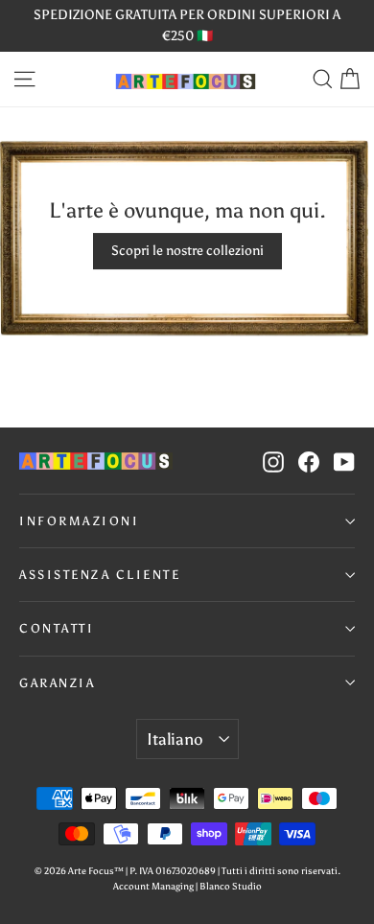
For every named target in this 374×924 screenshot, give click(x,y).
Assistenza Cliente (99, 574)
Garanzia (57, 683)
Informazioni (79, 521)
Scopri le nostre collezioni (187, 251)
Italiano (175, 739)
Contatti (56, 628)
